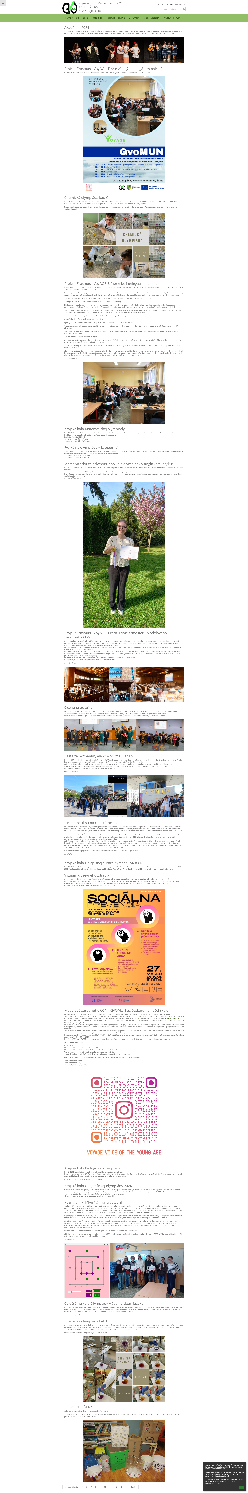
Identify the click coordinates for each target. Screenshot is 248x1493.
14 (126, 1487)
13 (121, 1487)
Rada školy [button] (97, 17)
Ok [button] (242, 1487)
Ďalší (133, 1487)
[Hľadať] (183, 8)
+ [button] (159, 4)
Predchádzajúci (72, 1487)
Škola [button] (85, 17)
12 (116, 1487)
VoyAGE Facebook (172, 1018)
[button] (167, 4)
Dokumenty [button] (134, 17)
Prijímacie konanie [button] (116, 17)
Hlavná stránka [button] (71, 17)
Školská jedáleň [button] (151, 17)
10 (105, 1487)
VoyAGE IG (138, 1018)
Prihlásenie (180, 5)
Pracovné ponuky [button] (171, 17)
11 (110, 1487)
